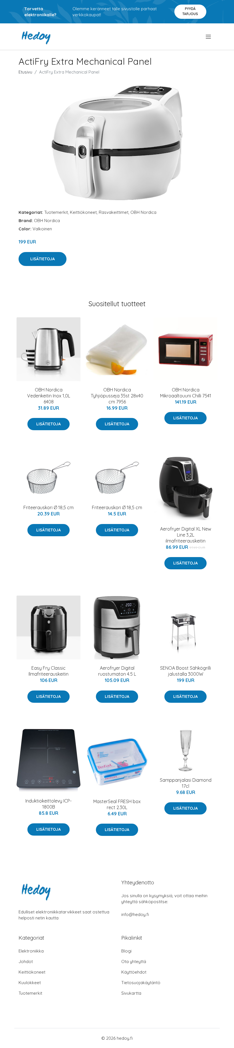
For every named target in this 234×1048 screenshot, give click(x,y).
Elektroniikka (31, 951)
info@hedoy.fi (135, 914)
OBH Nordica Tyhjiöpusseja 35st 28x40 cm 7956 (117, 396)
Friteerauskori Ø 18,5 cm (48, 507)
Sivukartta (131, 993)
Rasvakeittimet (113, 212)
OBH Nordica (143, 212)
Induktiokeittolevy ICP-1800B (48, 804)
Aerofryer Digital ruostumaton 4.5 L (117, 671)
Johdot (26, 961)
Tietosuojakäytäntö (140, 982)
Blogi (126, 951)
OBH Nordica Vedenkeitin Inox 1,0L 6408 (48, 396)
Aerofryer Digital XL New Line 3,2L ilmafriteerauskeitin (185, 535)
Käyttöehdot (133, 972)
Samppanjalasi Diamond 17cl (185, 783)
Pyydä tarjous (190, 11)
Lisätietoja (42, 258)
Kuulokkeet (30, 982)
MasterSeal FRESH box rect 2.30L (117, 804)
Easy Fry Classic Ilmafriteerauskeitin (48, 671)
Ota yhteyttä (133, 961)
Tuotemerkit (56, 212)
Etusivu (25, 72)
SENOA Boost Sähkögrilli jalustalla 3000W (185, 671)
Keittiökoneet (83, 212)
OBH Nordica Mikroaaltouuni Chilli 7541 (185, 393)
